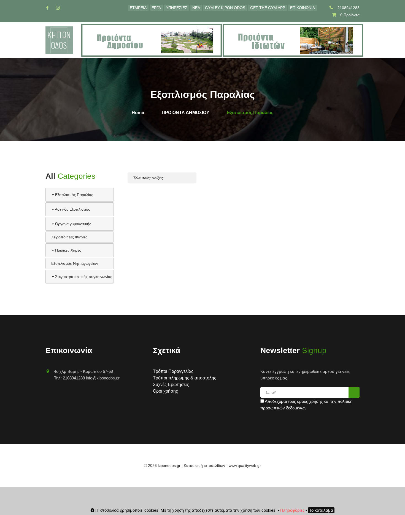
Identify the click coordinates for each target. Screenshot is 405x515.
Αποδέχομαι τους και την (306, 404)
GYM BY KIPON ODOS (225, 7)
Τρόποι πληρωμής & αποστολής (184, 378)
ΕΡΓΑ (156, 7)
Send (354, 392)
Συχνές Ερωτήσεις (171, 384)
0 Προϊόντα (350, 15)
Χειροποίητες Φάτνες (69, 237)
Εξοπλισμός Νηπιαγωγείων (74, 263)
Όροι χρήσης (165, 391)
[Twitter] (58, 8)
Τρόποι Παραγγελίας (173, 371)
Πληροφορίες (292, 510)
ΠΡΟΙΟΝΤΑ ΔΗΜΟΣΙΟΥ (185, 112)
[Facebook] (47, 8)
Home (138, 112)
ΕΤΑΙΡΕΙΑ (138, 7)
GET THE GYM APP (267, 7)
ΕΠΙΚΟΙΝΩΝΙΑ (302, 7)
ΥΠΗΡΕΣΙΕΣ (176, 7)
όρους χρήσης (310, 401)
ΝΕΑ (196, 7)
